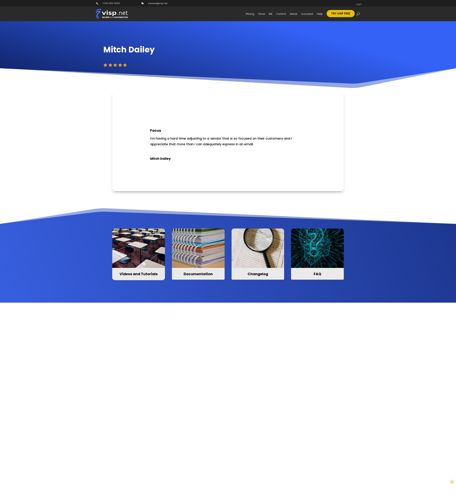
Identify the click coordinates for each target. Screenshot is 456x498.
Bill (270, 14)
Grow (261, 14)
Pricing (250, 14)
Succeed (307, 14)
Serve (293, 14)
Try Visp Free (340, 13)
